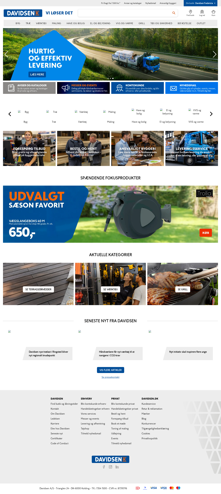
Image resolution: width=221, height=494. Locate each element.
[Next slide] (214, 54)
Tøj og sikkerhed (161, 23)
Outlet (201, 23)
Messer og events (90, 418)
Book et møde (118, 423)
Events (114, 438)
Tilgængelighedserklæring (155, 428)
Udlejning (116, 433)
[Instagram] (110, 467)
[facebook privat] (103, 467)
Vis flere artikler (111, 370)
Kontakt (55, 408)
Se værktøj (110, 289)
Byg (18, 23)
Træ (28, 23)
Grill (142, 23)
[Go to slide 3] (113, 78)
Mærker (146, 413)
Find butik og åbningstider (64, 404)
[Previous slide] (7, 54)
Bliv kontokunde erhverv (93, 404)
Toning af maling (120, 428)
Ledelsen (55, 418)
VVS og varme (124, 23)
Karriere (55, 423)
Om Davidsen (58, 413)
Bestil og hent (118, 413)
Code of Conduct (59, 443)
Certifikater (56, 438)
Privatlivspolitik (150, 438)
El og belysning (100, 23)
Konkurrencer (149, 423)
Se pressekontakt (110, 377)
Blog (144, 418)
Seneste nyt (57, 433)
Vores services (88, 413)
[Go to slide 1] (108, 78)
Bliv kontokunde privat (123, 404)
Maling (56, 23)
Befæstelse (184, 23)
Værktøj (41, 23)
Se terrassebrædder (38, 289)
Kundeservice (149, 404)
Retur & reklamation (152, 408)
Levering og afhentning (93, 423)
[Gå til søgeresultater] (174, 13)
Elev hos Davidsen (60, 428)
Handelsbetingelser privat (124, 408)
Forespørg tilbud (119, 418)
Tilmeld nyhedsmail (91, 433)
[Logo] (25, 13)
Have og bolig (76, 23)
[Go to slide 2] (110, 78)
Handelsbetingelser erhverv (95, 408)
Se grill (183, 289)
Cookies (146, 433)
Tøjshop (85, 428)
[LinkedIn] (117, 467)
